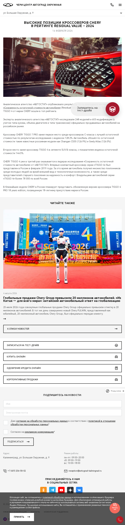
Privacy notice (116, 391)
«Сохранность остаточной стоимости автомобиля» (32, 107)
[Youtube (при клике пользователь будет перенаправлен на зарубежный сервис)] (61, 490)
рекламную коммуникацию (39, 432)
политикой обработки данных (57, 497)
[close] (123, 391)
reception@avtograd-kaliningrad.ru (85, 471)
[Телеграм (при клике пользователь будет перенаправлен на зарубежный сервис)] (52, 490)
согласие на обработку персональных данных (42, 421)
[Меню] (120, 5)
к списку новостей (18, 329)
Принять (19, 517)
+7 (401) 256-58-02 (17, 471)
